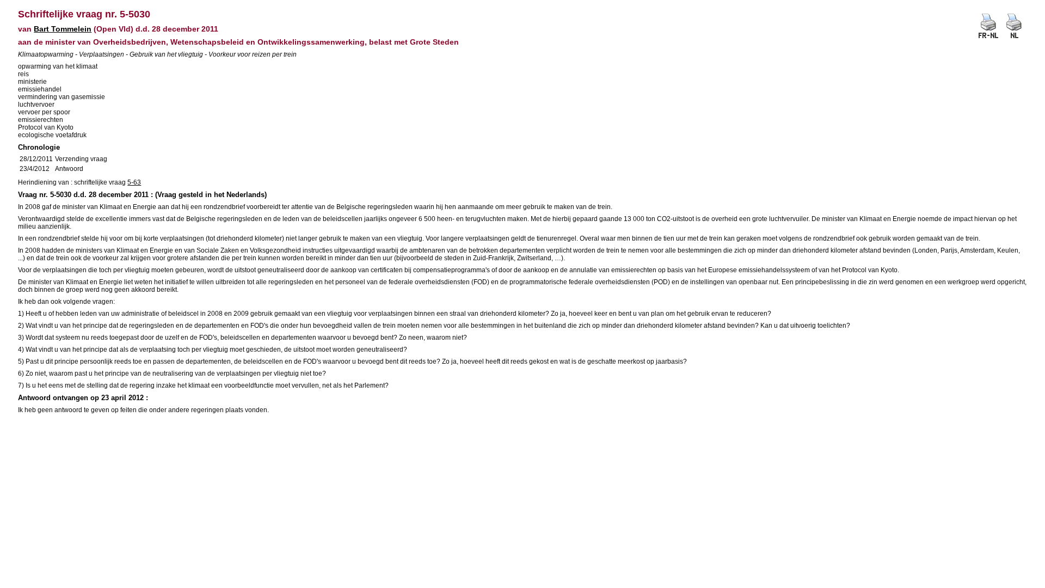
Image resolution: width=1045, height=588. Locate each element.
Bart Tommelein (62, 28)
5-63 (134, 182)
